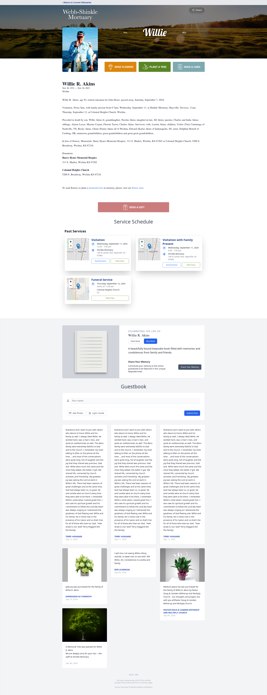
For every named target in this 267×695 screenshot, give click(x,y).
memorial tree (96, 187)
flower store (138, 187)
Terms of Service (141, 682)
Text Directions (100, 261)
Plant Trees (120, 261)
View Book (135, 341)
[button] (78, 246)
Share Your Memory (190, 367)
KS (98, 292)
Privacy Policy (125, 682)
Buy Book (150, 341)
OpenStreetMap (136, 687)
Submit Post (192, 413)
